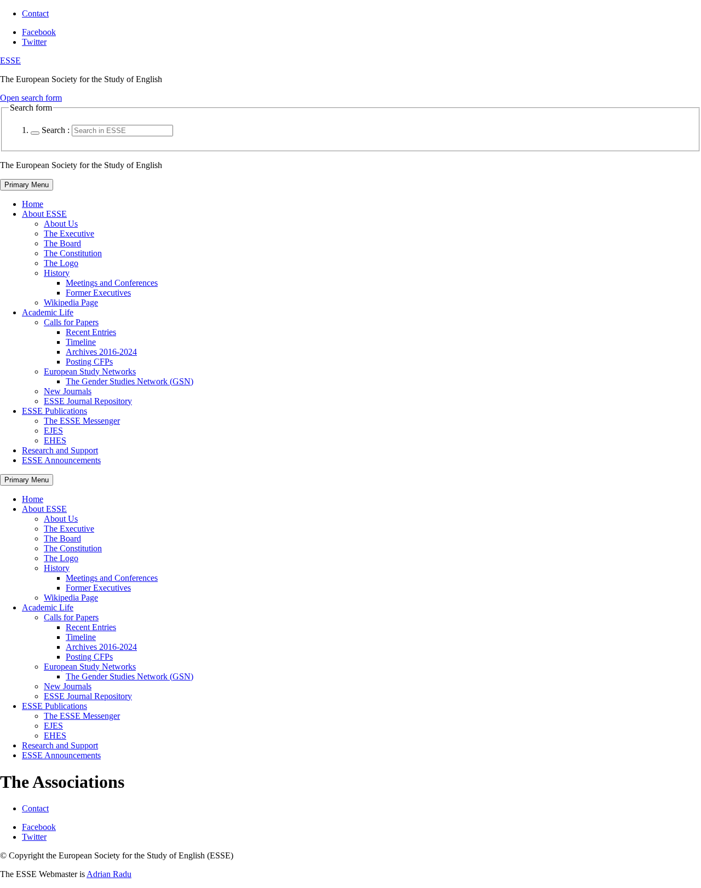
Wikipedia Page (71, 302)
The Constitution (73, 253)
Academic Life (47, 312)
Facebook (39, 32)
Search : (56, 130)
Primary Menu (26, 185)
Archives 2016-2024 (101, 351)
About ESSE (44, 213)
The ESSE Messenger (82, 420)
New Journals (67, 391)
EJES (53, 430)
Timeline (81, 342)
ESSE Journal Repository (88, 401)
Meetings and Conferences (112, 282)
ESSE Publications (54, 411)
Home (32, 204)
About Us (61, 223)
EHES (55, 440)
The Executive (69, 233)
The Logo (61, 263)
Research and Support (60, 450)
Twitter (34, 42)
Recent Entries (91, 332)
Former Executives (98, 292)
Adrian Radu (109, 874)
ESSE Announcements (61, 460)
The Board (62, 243)
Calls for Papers (71, 322)
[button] (35, 133)
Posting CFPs (89, 361)
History (57, 273)
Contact (35, 13)
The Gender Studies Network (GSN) (129, 381)
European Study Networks (90, 371)
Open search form (31, 97)
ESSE (10, 60)
